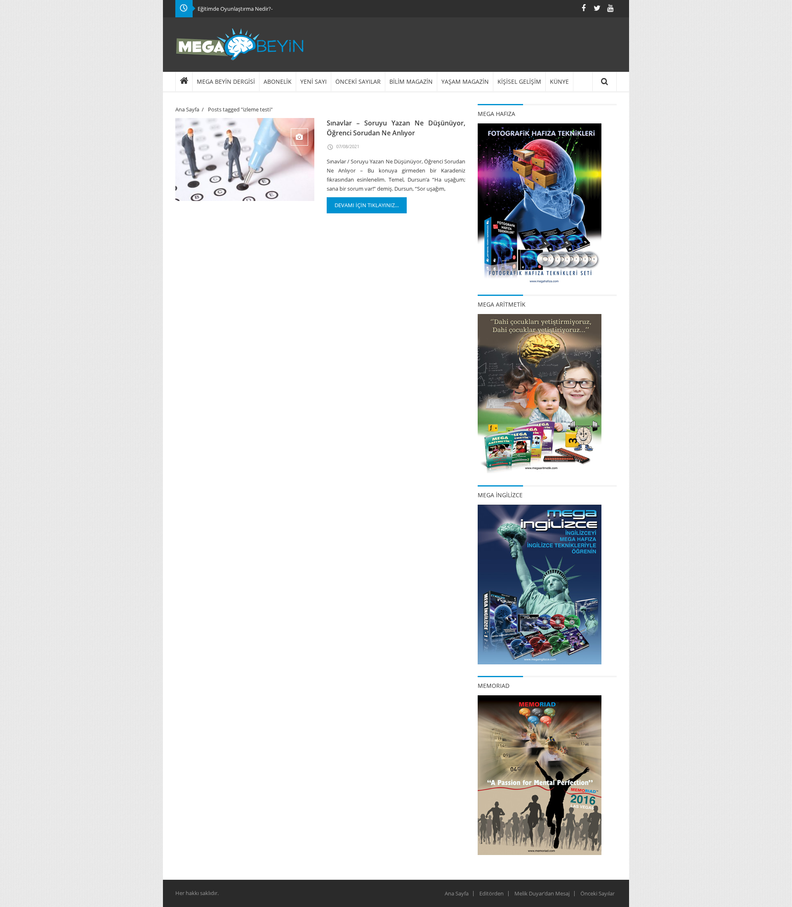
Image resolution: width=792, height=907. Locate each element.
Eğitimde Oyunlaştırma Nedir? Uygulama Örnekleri (259, 8)
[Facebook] (583, 8)
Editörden (491, 893)
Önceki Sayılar (597, 893)
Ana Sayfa (187, 109)
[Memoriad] (539, 774)
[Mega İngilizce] (539, 584)
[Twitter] (596, 8)
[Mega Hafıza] (539, 202)
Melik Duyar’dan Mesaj (542, 893)
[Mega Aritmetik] (539, 393)
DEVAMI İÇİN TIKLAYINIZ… (367, 205)
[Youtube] (610, 8)
